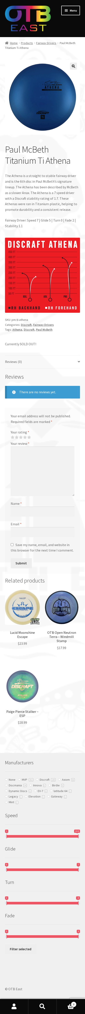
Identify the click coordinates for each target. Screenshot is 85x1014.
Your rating (20, 432)
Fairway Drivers (46, 43)
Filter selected (20, 949)
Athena (17, 330)
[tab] (42, 362)
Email (16, 524)
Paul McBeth (44, 330)
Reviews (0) (13, 361)
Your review (20, 443)
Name (16, 503)
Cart (65, 1003)
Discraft (26, 325)
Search (42, 1006)
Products (27, 43)
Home (14, 43)
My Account (14, 1006)
